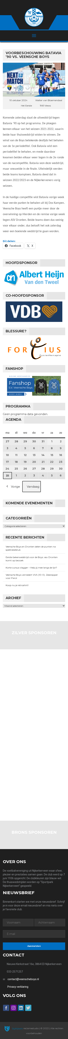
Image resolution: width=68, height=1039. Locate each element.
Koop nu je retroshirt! (17, 585)
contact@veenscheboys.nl (23, 979)
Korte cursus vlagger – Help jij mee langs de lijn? (31, 567)
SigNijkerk (17, 1028)
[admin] (29, 4)
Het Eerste (26, 105)
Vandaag (33, 486)
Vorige (15, 486)
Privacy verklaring (17, 986)
